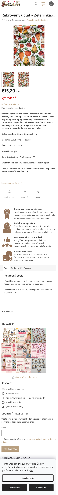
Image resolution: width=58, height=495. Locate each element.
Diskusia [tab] (27, 268)
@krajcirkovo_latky (14, 406)
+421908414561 (12, 393)
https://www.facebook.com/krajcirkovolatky (25, 397)
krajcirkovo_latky (13, 402)
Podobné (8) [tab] (16, 268)
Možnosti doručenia (10, 104)
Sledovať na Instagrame (26, 377)
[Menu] (51, 4)
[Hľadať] (36, 4)
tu (31, 470)
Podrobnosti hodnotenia (37, 20)
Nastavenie (28, 478)
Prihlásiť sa (10, 449)
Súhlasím (41, 487)
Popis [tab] (6, 268)
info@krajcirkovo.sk (15, 389)
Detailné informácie (10, 183)
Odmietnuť (14, 487)
